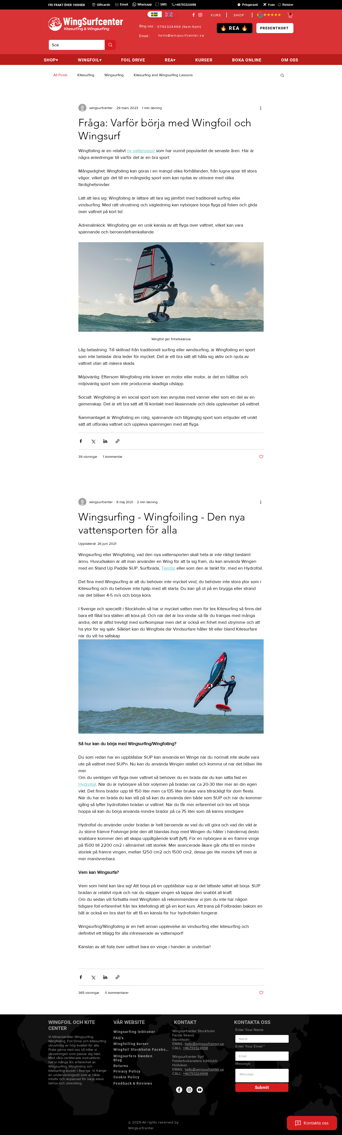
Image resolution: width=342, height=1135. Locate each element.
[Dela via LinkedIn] (105, 441)
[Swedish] (154, 14)
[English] (169, 14)
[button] (290, 15)
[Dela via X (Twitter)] (93, 441)
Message (242, 1063)
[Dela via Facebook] (80, 441)
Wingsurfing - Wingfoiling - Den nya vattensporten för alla (161, 523)
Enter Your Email (248, 1046)
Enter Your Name (249, 1029)
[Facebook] (193, 14)
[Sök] (110, 45)
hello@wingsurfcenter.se (204, 1069)
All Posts (60, 75)
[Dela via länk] (117, 441)
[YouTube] (200, 1090)
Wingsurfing (114, 75)
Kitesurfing (85, 75)
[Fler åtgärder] (261, 108)
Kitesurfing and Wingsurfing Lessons (163, 75)
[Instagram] (200, 14)
